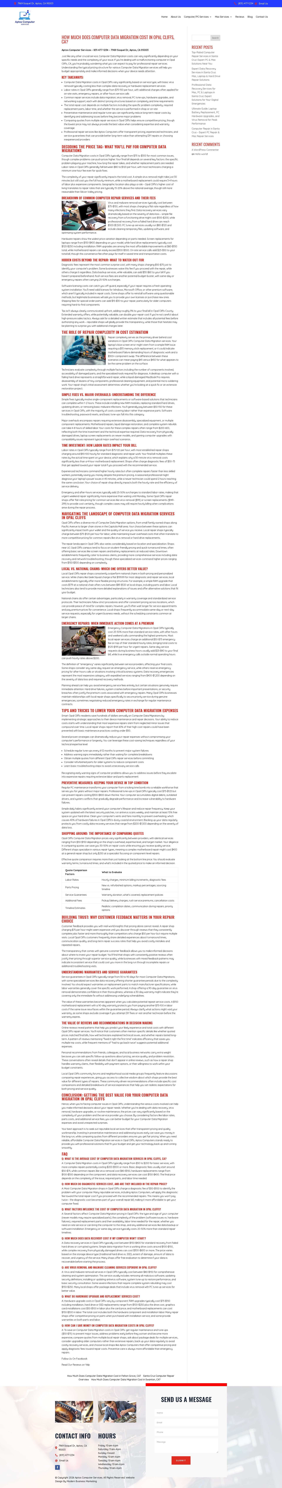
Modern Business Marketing (82, 1481)
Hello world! (201, 154)
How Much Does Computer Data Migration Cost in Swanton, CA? (125, 1379)
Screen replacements (158, 238)
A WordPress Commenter (205, 149)
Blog (250, 16)
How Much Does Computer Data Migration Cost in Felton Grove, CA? (104, 1375)
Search (215, 38)
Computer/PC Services (196, 16)
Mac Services (222, 16)
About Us (176, 16)
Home (164, 16)
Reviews (239, 16)
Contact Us (262, 16)
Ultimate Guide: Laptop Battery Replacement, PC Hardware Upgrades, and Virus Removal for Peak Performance (205, 116)
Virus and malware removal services (127, 202)
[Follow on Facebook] (57, 1467)
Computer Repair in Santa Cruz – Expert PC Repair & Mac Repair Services (206, 132)
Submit (181, 1460)
